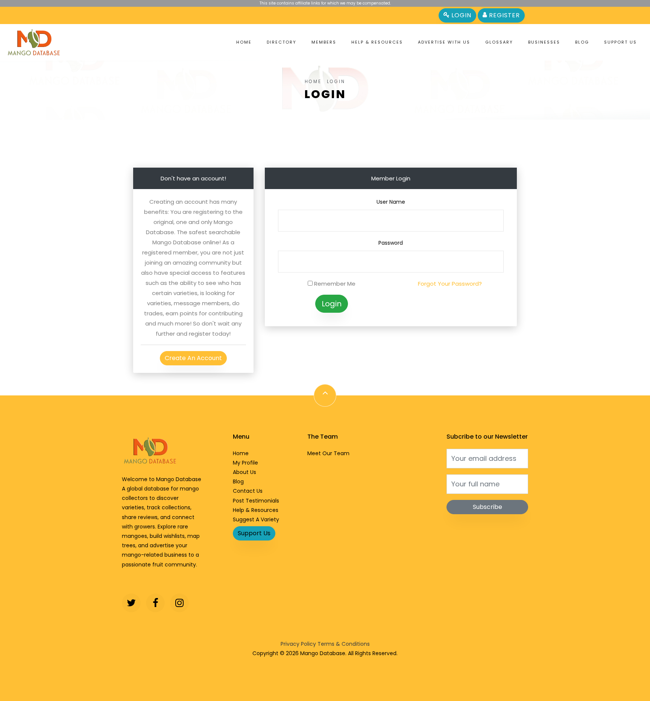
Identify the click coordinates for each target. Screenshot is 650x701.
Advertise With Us (444, 42)
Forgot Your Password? (450, 284)
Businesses (544, 42)
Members (323, 42)
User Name (391, 202)
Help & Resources (377, 42)
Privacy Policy (298, 644)
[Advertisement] (325, 136)
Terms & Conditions (343, 644)
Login (460, 15)
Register (503, 15)
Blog (582, 42)
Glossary (499, 42)
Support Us (620, 42)
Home (244, 42)
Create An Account (193, 358)
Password (390, 243)
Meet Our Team (328, 453)
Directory (281, 42)
